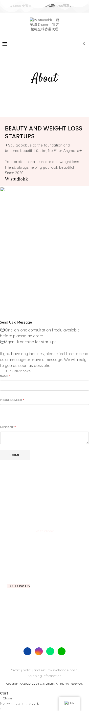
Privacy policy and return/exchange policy (44, 670)
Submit (14, 455)
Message (8, 427)
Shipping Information (45, 676)
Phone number (12, 400)
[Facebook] (52, 44)
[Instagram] (57, 44)
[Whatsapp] (62, 44)
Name (5, 376)
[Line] (68, 44)
